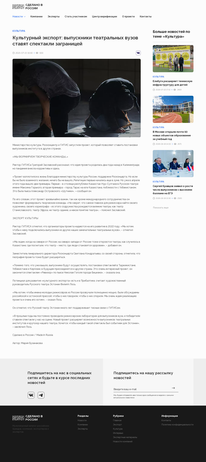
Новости (82, 420)
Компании (36, 16)
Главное (117, 420)
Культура (117, 429)
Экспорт (117, 424)
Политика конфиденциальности (177, 424)
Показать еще (160, 207)
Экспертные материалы (125, 437)
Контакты (146, 16)
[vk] (138, 52)
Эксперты (54, 16)
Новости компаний (122, 441)
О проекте (128, 16)
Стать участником (76, 16)
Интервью (118, 433)
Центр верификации (104, 16)
